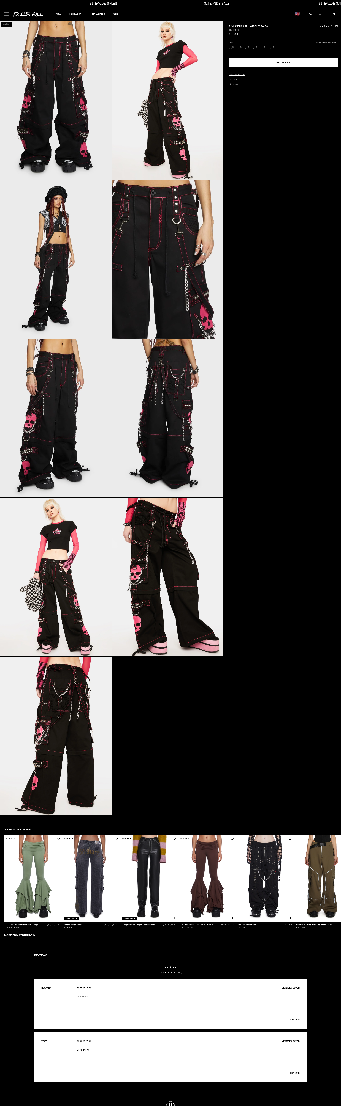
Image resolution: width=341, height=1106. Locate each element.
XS (230, 48)
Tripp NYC (234, 30)
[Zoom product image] (56, 100)
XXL (270, 48)
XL (261, 48)
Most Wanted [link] (97, 14)
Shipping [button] (233, 84)
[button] (102, 3)
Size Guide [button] (234, 79)
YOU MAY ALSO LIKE (17, 829)
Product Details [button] (237, 75)
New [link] (58, 14)
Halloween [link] (75, 14)
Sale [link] (115, 14)
